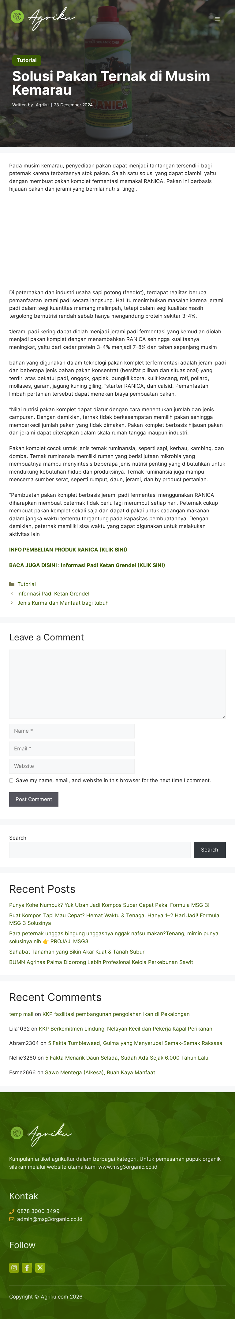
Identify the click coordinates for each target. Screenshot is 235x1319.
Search (17, 838)
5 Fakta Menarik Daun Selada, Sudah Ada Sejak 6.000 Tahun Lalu (126, 1058)
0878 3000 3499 (38, 1211)
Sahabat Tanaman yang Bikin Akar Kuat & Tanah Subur (76, 952)
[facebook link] (27, 1268)
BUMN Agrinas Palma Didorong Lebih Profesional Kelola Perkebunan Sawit (101, 962)
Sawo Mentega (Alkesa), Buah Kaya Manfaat (100, 1072)
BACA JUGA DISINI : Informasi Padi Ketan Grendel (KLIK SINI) (87, 565)
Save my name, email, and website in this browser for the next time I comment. (113, 780)
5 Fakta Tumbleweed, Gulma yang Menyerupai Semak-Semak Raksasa (135, 1043)
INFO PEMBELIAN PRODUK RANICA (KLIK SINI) (68, 550)
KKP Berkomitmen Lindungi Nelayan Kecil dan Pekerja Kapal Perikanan (125, 1029)
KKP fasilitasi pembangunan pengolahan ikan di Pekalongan (116, 1014)
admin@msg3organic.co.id (50, 1219)
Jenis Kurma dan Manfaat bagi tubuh (63, 603)
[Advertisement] (117, 243)
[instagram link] (14, 1268)
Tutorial (26, 584)
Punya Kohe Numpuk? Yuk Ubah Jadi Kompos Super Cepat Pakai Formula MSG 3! (109, 905)
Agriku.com (54, 1297)
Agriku (42, 104)
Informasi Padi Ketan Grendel (53, 594)
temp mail (21, 1014)
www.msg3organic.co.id (128, 1167)
